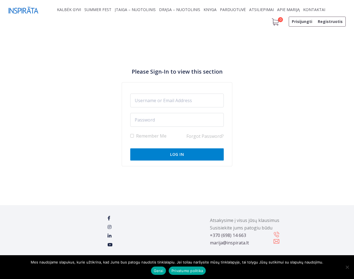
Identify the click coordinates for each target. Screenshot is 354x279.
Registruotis (330, 21)
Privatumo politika (187, 270)
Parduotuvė (233, 9)
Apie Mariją (288, 9)
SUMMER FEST (97, 9)
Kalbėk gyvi (69, 9)
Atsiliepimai (261, 9)
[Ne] (347, 267)
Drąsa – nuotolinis (179, 9)
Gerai (158, 270)
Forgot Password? (205, 136)
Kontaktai (314, 9)
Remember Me (150, 136)
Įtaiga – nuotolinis (135, 9)
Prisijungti (302, 21)
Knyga (210, 9)
